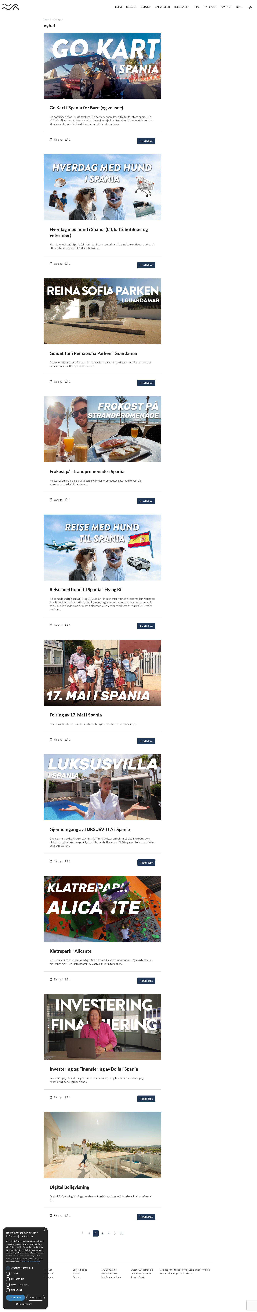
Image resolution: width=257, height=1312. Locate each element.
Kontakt (76, 1273)
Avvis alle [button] (35, 1297)
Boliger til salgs (80, 1270)
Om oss (76, 1277)
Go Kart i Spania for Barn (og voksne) (86, 107)
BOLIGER (131, 6)
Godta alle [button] (15, 1297)
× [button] (44, 1231)
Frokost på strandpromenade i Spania (87, 471)
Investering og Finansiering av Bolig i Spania (94, 1069)
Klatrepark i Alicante (70, 951)
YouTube (48, 1270)
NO (238, 6)
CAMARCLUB (162, 6)
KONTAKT (226, 6)
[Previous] (83, 1233)
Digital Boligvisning (69, 1187)
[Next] (115, 1233)
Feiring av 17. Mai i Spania (76, 714)
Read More (146, 140)
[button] (25, 1304)
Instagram (48, 1277)
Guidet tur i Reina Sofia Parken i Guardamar (94, 353)
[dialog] (25, 1268)
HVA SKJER (210, 6)
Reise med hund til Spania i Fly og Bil (86, 589)
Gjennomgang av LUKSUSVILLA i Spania (90, 829)
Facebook (48, 1273)
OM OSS (145, 6)
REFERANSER (181, 6)
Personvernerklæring (31, 1261)
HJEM (118, 6)
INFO (196, 6)
